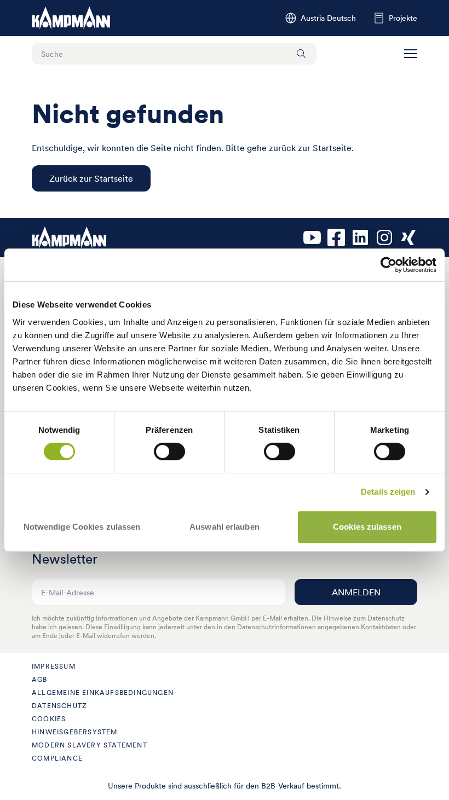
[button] (411, 53)
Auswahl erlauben (224, 526)
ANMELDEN (356, 592)
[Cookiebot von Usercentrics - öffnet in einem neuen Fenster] (388, 265)
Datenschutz (59, 706)
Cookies (49, 719)
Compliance (57, 758)
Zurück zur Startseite (91, 178)
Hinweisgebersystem (75, 732)
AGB (40, 679)
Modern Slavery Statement (89, 745)
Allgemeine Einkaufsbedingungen (103, 692)
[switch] (169, 451)
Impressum (54, 666)
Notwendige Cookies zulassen (82, 526)
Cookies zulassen (367, 526)
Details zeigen (388, 491)
